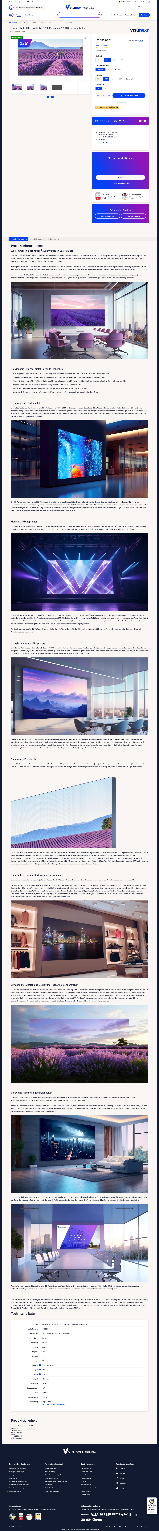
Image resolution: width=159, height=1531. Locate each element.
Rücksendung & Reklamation (18, 1481)
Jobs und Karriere (86, 1485)
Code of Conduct (86, 1491)
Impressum (131, 1527)
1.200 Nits (100, 69)
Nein (106, 88)
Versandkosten (94, 1530)
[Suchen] (99, 15)
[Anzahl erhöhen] (109, 95)
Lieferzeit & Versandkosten (17, 1468)
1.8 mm (115, 60)
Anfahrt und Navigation (52, 1491)
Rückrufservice (49, 1488)
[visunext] (139, 30)
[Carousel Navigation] (50, 97)
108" (98, 79)
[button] (107, 108)
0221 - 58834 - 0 (38, 7)
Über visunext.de (86, 1468)
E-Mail (120, 177)
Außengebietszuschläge (16, 1472)
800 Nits (118, 69)
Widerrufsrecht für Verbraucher (19, 1485)
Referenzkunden (86, 1478)
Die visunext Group (86, 1472)
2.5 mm (123, 60)
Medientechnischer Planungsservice (56, 1481)
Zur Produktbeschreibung (104, 143)
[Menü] (11, 15)
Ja (99, 88)
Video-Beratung (50, 1472)
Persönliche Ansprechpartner (54, 1475)
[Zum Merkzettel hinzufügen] (86, 38)
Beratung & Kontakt (51, 1468)
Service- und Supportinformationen (53, 1404)
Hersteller (84, 1475)
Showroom (35, 2)
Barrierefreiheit (85, 1494)
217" (120, 79)
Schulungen (48, 1485)
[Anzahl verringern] (98, 95)
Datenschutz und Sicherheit (117, 1527)
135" (106, 79)
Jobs (28, 2)
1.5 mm (107, 60)
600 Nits (109, 69)
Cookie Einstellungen (143, 1527)
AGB (106, 1527)
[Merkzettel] (139, 7)
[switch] (152, 1512)
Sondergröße (130, 79)
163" (113, 79)
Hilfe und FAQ (13, 1478)
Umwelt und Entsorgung (16, 1488)
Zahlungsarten (13, 1475)
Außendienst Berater (51, 1478)
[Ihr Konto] (145, 7)
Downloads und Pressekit (88, 1488)
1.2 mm (99, 60)
